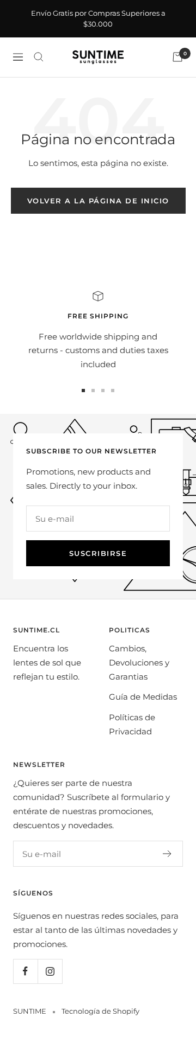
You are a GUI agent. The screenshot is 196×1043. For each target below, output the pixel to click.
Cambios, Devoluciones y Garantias (139, 662)
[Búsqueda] (39, 57)
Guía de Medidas (143, 697)
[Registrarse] (167, 854)
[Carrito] (177, 57)
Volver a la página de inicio (98, 200)
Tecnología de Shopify (100, 1011)
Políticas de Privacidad (132, 724)
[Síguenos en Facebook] (25, 971)
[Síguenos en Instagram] (50, 971)
